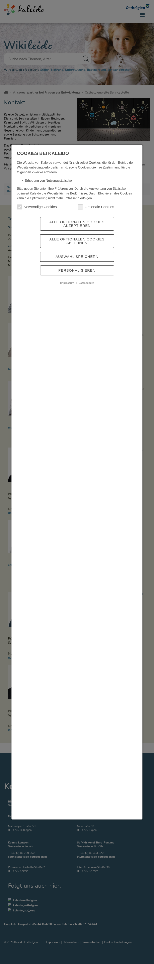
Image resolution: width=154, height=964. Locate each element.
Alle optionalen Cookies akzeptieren (76, 224)
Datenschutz (86, 282)
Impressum (67, 282)
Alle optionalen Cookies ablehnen (76, 241)
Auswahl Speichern (77, 257)
